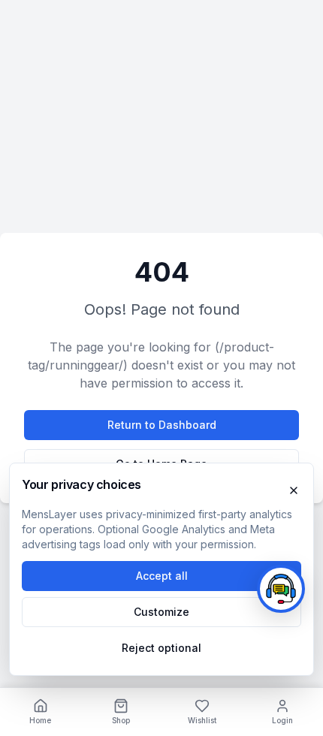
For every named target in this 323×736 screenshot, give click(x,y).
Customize (161, 611)
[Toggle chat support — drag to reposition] (281, 589)
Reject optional (161, 647)
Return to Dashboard (161, 424)
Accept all (162, 575)
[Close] (293, 490)
